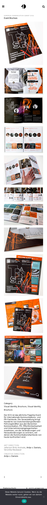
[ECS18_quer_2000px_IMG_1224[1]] (23, 140)
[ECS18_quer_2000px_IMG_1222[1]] (23, 81)
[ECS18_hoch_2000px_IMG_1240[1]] (23, 276)
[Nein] (43, 497)
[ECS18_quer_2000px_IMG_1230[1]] (23, 215)
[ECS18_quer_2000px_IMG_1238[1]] (23, 350)
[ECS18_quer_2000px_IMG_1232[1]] (23, 240)
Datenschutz (9, 488)
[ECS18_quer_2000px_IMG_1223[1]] (23, 111)
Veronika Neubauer (13, 450)
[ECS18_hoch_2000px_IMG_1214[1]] (23, 44)
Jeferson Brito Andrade (14, 447)
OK (24, 501)
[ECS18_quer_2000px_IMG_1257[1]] (23, 171)
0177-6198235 (36, 488)
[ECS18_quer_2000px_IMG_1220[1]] (23, 316)
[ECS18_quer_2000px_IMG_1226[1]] (23, 195)
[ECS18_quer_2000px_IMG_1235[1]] (23, 384)
